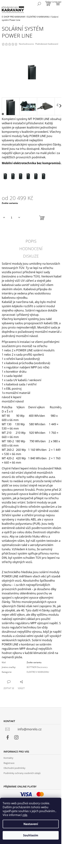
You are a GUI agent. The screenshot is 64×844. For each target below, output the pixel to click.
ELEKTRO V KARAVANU (38, 671)
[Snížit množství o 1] (19, 217)
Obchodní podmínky (14, 768)
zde (24, 815)
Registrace (9, 763)
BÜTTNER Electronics (37, 667)
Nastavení (30, 824)
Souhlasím (30, 835)
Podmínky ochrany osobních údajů (22, 773)
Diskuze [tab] (31, 256)
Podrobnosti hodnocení (46, 44)
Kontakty (8, 757)
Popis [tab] (31, 241)
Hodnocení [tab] (30, 248)
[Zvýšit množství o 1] (4, 217)
